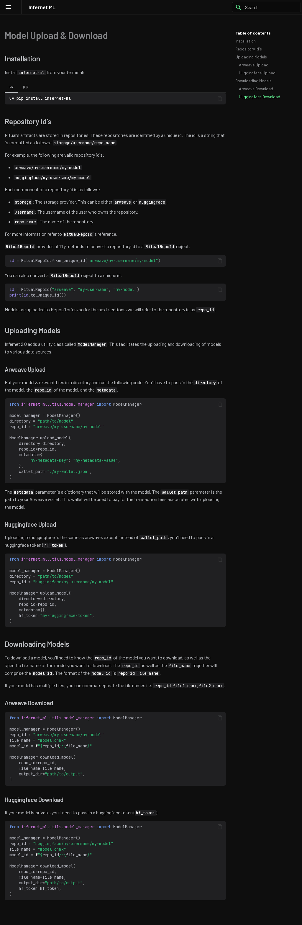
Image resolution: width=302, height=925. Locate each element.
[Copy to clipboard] (220, 98)
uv (11, 86)
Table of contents (253, 32)
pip (26, 86)
